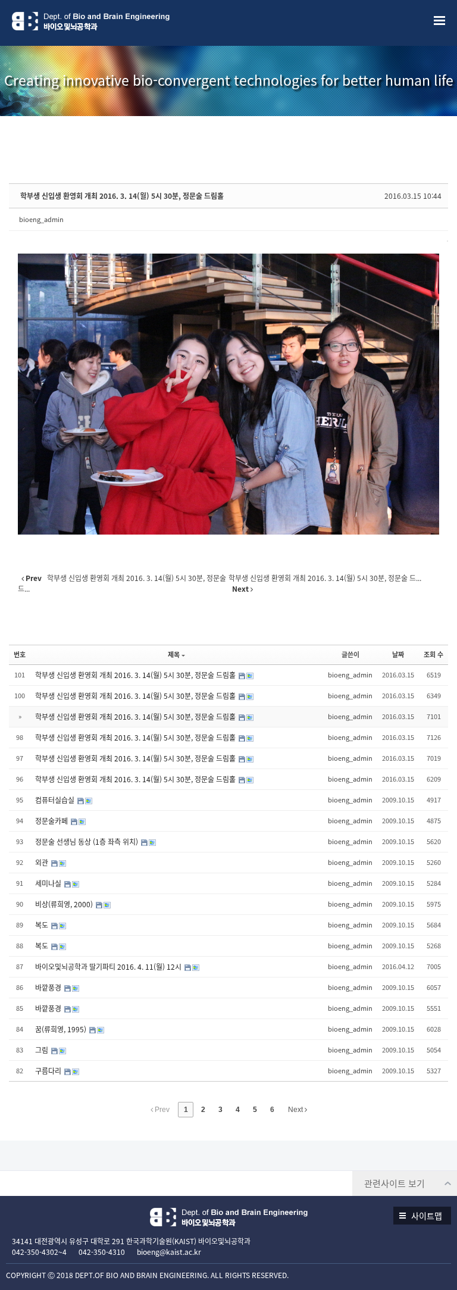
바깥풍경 (49, 987)
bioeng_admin (41, 219)
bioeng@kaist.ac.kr (169, 1252)
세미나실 (49, 883)
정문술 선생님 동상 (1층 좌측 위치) (87, 841)
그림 (42, 1050)
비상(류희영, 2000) (65, 904)
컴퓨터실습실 (55, 800)
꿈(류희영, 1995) (61, 1029)
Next (296, 1109)
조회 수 (433, 654)
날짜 (398, 654)
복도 (42, 925)
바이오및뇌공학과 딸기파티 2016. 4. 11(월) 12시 (109, 966)
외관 (42, 862)
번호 (20, 654)
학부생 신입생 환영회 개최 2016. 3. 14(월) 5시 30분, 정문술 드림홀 (122, 195)
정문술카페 (52, 821)
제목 (174, 654)
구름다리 (49, 1071)
